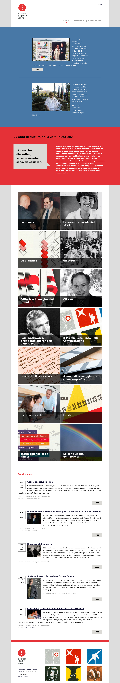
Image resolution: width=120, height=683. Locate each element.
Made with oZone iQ (23, 676)
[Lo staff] (81, 406)
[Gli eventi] (81, 290)
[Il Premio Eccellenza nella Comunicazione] (81, 329)
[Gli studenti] (81, 251)
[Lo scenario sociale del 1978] (81, 213)
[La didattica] (39, 251)
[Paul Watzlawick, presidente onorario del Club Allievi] (39, 329)
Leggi (37, 69)
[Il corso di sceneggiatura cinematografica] (81, 367)
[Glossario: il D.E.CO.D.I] (39, 367)
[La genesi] (39, 213)
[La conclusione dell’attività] (81, 445)
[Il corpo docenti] (39, 406)
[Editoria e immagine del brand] (39, 290)
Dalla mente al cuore (30, 627)
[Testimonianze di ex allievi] (39, 445)
